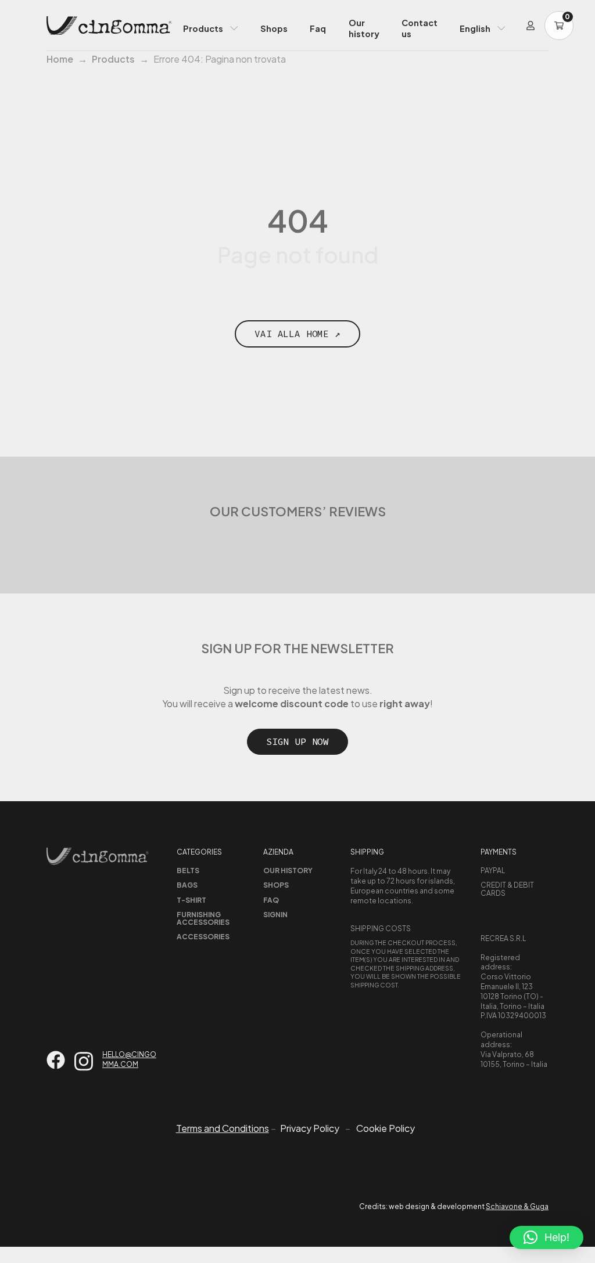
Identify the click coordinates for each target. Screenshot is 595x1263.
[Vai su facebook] (55, 1060)
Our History (288, 870)
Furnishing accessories (203, 918)
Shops (274, 28)
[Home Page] (109, 25)
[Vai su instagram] (83, 1061)
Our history (364, 28)
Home (59, 59)
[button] (546, 1237)
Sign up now (297, 741)
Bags (187, 885)
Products (203, 28)
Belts (188, 870)
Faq (318, 28)
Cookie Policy (385, 1128)
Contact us (420, 28)
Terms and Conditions (222, 1128)
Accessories (203, 936)
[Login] (530, 25)
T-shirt (191, 900)
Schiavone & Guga (517, 1206)
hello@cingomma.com (129, 1059)
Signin (275, 914)
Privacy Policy (309, 1128)
